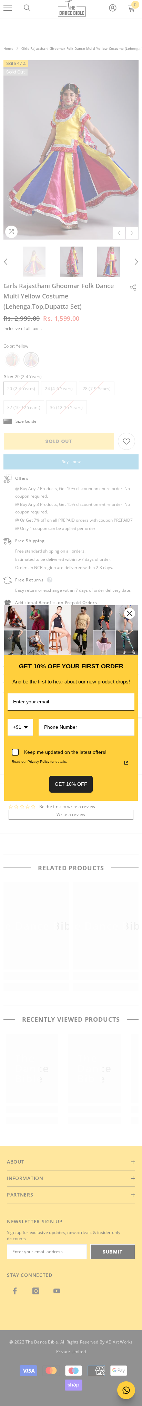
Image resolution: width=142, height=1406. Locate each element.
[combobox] (20, 727)
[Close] (129, 613)
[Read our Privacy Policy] (126, 763)
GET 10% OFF (71, 784)
